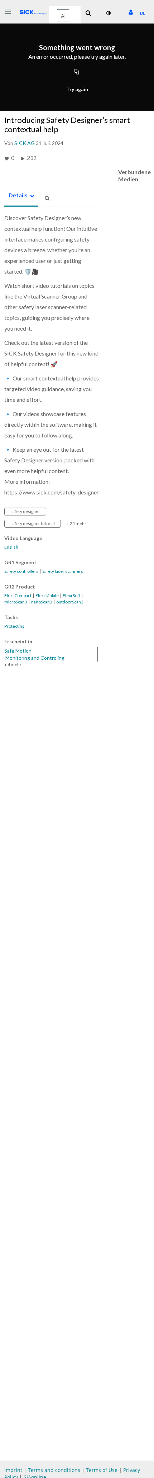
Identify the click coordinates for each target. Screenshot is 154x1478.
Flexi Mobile (47, 595)
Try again (77, 89)
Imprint (13, 1470)
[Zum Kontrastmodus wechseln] (108, 13)
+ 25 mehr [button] (76, 523)
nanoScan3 (41, 602)
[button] (10, 12)
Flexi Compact (18, 595)
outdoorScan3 (69, 602)
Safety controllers (21, 571)
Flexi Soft (71, 595)
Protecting (14, 626)
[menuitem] (88, 13)
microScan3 (15, 602)
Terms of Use (102, 1470)
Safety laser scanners (62, 571)
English (11, 547)
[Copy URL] (77, 72)
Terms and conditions (55, 1470)
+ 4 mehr (12, 664)
